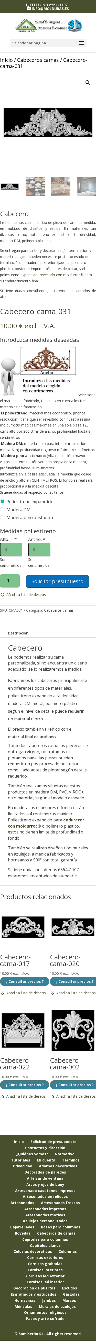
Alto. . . (8, 539)
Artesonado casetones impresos (45, 1190)
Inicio (6, 59)
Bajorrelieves (22, 1227)
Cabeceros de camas (56, 1233)
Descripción (18, 633)
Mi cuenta (46, 1160)
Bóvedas (22, 1233)
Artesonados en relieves (45, 1196)
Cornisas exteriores (45, 1257)
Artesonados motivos (45, 1215)
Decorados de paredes (45, 1172)
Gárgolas (71, 1294)
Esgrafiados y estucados (33, 1294)
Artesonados (22, 1202)
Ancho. (36, 539)
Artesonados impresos (45, 1208)
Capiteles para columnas (45, 1239)
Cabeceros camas (38, 59)
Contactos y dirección (45, 1147)
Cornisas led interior (45, 1281)
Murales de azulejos (57, 1306)
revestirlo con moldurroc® (61, 274)
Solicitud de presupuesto (53, 1141)
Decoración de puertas (34, 1288)
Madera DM (18, 509)
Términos (71, 1160)
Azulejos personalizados (45, 1220)
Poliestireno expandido (30, 501)
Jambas (49, 1300)
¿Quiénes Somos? (32, 1153)
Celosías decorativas (33, 1251)
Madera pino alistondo (29, 517)
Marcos (69, 1300)
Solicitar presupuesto (57, 581)
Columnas (68, 1251)
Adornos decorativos (58, 1166)
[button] (87, 82)
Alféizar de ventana (45, 1178)
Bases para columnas (60, 1227)
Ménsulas (23, 1306)
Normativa (64, 1153)
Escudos (69, 1288)
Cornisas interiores (45, 1269)
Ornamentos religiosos (45, 1312)
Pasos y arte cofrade (45, 1318)
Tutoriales (20, 1160)
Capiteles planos (45, 1245)
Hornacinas (25, 1300)
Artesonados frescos (60, 1202)
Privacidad (22, 1166)
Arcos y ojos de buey (45, 1184)
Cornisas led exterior (45, 1276)
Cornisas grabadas (45, 1263)
